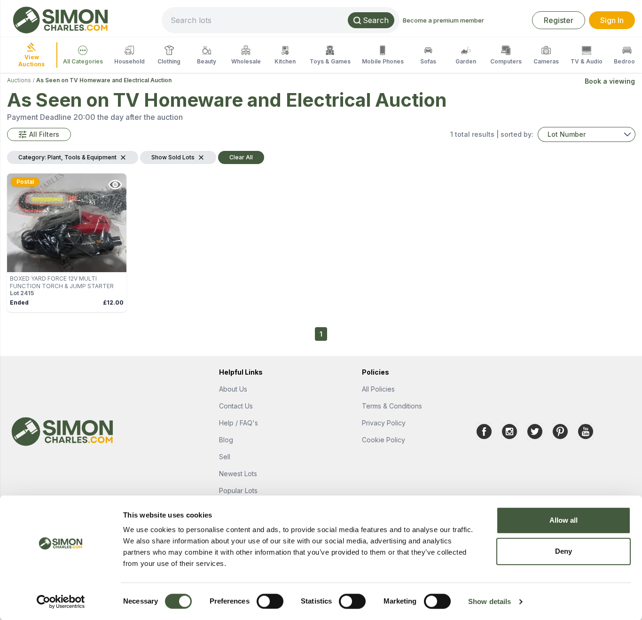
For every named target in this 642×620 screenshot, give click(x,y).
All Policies (378, 389)
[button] (39, 134)
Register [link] (558, 20)
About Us (233, 389)
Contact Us (236, 406)
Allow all (563, 520)
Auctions (19, 80)
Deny (563, 551)
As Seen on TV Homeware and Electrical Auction (104, 80)
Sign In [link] (612, 20)
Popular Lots (238, 490)
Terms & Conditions (392, 406)
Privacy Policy (384, 423)
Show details (489, 601)
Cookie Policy (383, 440)
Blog (226, 440)
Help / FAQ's (238, 423)
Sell (224, 457)
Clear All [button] (241, 157)
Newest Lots (238, 474)
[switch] (270, 601)
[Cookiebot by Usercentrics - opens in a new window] (61, 602)
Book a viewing (610, 81)
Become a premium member (443, 20)
